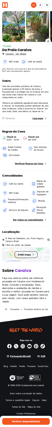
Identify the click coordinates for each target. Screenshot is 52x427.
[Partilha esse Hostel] (48, 41)
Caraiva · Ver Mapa (16, 53)
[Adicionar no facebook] (9, 346)
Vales (44, 400)
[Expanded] (6, 309)
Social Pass (43, 366)
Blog (6, 366)
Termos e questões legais (17, 400)
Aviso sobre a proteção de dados (26, 393)
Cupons (35, 400)
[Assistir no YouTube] (29, 346)
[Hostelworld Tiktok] (42, 346)
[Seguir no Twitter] (16, 346)
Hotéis (22, 366)
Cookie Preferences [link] (26, 413)
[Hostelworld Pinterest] (36, 346)
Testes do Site (18, 407)
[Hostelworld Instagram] (23, 346)
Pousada (7, 46)
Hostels (13, 366)
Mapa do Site (34, 407)
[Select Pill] (33, 5)
